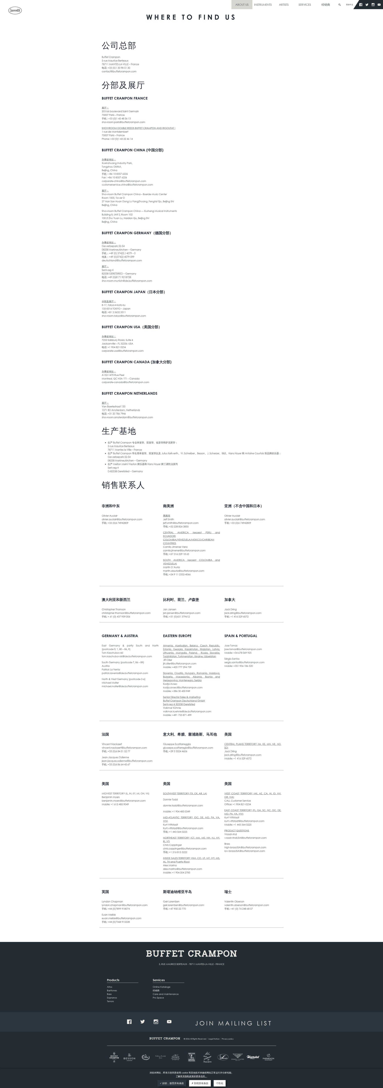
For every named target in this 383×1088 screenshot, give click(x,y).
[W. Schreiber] (222, 1057)
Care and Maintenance (166, 994)
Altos (109, 986)
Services (305, 4)
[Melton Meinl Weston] (191, 1057)
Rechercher (339, 5)
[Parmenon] (268, 1057)
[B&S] (145, 1057)
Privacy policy (228, 1039)
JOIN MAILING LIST (233, 1023)
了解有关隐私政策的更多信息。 (191, 1076)
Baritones (112, 990)
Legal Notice (213, 1039)
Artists (284, 4)
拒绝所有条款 (200, 1083)
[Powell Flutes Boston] (237, 1057)
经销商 (326, 4)
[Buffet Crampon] (114, 1057)
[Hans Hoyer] (176, 1057)
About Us (242, 4)
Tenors (110, 1001)
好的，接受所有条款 (173, 1083)
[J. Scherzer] (207, 1057)
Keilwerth (14, 11)
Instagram (373, 4)
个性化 (219, 1083)
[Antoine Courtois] (160, 1057)
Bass (109, 994)
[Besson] (130, 1057)
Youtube (379, 4)
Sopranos (112, 997)
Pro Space (158, 997)
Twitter (366, 4)
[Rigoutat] (253, 1057)
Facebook (360, 4)
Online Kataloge (161, 986)
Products (113, 980)
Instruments (263, 4)
